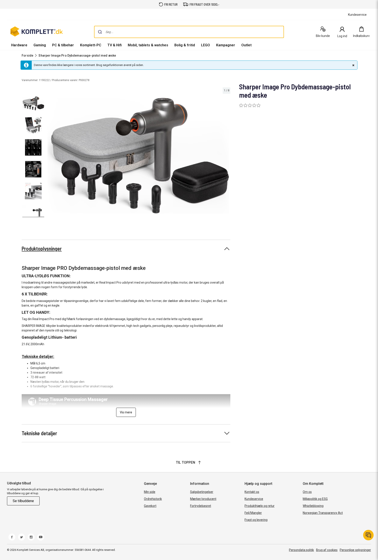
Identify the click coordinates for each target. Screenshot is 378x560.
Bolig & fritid (184, 45)
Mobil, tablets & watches (148, 45)
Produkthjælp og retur (260, 506)
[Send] (99, 32)
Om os (307, 492)
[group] (138, 155)
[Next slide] (226, 156)
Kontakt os (252, 492)
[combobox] (189, 32)
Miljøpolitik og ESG (315, 499)
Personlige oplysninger (355, 550)
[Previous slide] (50, 156)
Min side (149, 492)
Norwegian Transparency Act (323, 513)
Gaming (39, 45)
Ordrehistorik (153, 499)
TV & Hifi (114, 45)
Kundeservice (254, 499)
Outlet (246, 45)
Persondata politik (301, 550)
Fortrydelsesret (200, 506)
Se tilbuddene (23, 501)
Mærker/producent (203, 499)
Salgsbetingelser (201, 492)
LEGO (205, 45)
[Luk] (352, 65)
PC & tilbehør (63, 45)
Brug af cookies (327, 550)
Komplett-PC (90, 45)
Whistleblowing (313, 506)
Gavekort (150, 506)
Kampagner (225, 45)
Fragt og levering (256, 520)
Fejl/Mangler (253, 513)
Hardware (19, 45)
